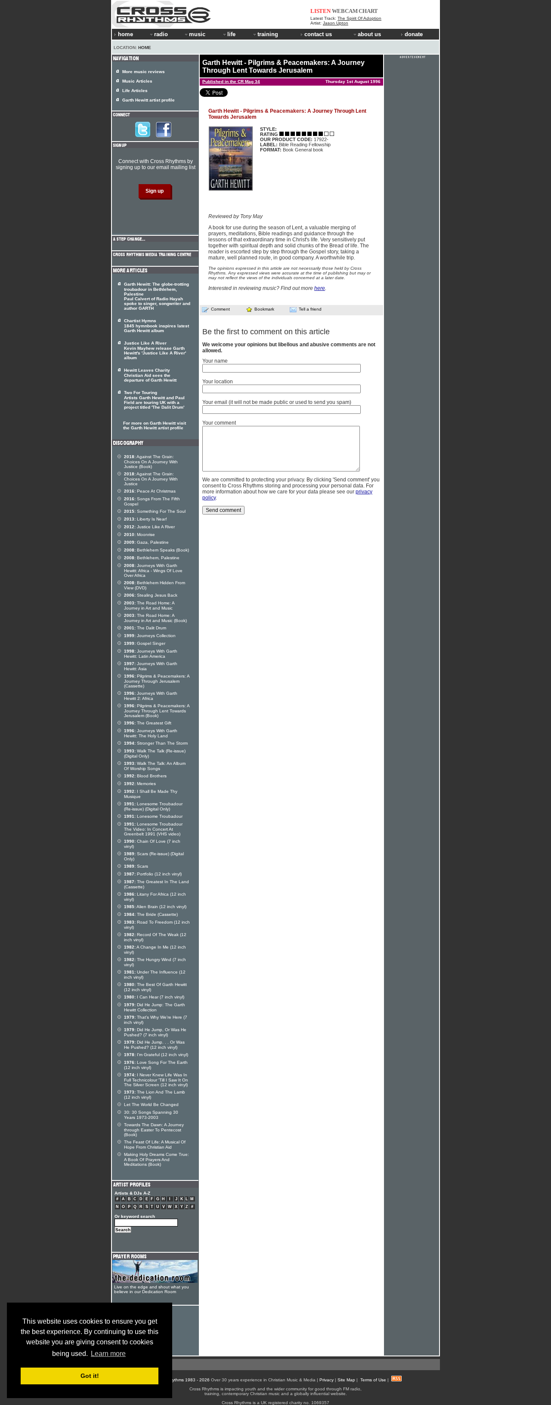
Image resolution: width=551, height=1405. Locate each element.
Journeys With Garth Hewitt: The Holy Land (150, 733)
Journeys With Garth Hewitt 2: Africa (150, 696)
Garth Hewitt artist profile (148, 100)
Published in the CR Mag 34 (231, 81)
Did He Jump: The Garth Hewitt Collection (154, 1007)
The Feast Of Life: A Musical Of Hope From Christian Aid (155, 1144)
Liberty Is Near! (145, 519)
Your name (215, 361)
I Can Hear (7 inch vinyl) (154, 997)
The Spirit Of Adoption (359, 18)
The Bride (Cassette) (151, 914)
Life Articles (135, 90)
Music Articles (137, 81)
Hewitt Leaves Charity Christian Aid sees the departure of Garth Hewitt (150, 375)
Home (144, 47)
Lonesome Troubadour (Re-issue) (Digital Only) (153, 806)
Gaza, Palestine (146, 542)
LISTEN (320, 11)
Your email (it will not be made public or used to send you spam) (276, 402)
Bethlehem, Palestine (152, 557)
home (125, 34)
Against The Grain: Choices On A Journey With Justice (151, 478)
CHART (368, 11)
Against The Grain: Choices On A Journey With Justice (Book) (151, 461)
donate (414, 34)
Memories (140, 783)
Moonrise (139, 534)
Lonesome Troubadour (153, 816)
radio (161, 34)
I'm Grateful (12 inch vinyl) (156, 1054)
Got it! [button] (89, 1375)
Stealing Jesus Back (150, 595)
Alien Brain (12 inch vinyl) (155, 906)
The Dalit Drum (145, 627)
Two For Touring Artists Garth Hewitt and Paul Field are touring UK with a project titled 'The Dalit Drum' (154, 400)
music (197, 34)
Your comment (219, 423)
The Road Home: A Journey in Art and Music (149, 605)
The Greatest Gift (147, 723)
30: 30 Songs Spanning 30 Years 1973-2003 (151, 1115)
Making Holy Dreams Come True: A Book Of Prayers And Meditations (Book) (156, 1159)
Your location (217, 382)
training (267, 34)
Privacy (326, 1379)
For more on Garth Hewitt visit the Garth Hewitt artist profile (154, 425)
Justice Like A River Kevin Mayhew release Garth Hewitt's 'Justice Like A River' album (155, 350)
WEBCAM (345, 11)
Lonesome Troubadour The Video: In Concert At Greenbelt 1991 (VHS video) (153, 829)
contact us (318, 34)
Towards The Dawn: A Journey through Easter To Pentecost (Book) (154, 1129)
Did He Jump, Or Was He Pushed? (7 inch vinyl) (155, 1032)
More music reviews (143, 71)
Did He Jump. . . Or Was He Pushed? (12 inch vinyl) (154, 1045)
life (231, 34)
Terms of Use (373, 1379)
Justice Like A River (149, 526)
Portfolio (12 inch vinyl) (153, 874)
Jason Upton (335, 23)
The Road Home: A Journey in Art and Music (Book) (155, 618)
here (319, 288)
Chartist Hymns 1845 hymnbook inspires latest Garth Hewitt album (156, 325)
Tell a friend (310, 309)
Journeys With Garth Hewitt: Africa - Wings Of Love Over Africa (153, 570)
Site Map (346, 1379)
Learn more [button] (108, 1353)
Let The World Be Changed (151, 1104)
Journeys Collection (150, 635)
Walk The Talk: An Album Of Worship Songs (155, 766)
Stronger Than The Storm (156, 743)
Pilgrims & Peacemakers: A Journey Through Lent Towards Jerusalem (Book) (156, 710)
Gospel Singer (144, 643)
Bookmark (264, 309)
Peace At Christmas (150, 491)
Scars (136, 866)
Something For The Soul (155, 511)
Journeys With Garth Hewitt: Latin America (150, 654)
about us (369, 34)
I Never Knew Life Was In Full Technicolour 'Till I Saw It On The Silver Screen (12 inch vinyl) (156, 1079)
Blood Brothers (145, 775)
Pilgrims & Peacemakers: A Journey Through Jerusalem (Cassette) (156, 681)
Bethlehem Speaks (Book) (156, 550)
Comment (220, 309)
